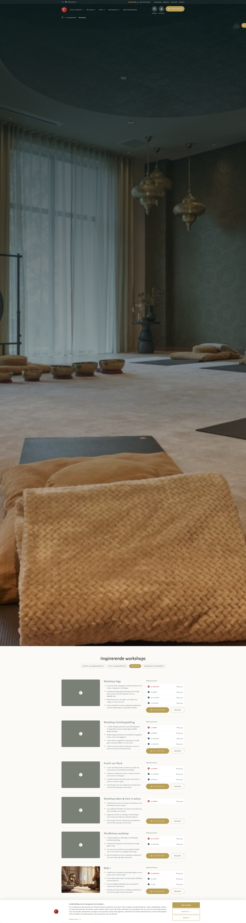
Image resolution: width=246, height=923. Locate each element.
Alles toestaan (186, 905)
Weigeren (186, 917)
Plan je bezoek (75, 10)
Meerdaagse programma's (154, 666)
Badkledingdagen (130, 10)
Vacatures (174, 2)
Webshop (166, 2)
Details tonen (73, 919)
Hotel (101, 10)
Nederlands (71, 2)
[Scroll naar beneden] (123, 642)
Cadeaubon (158, 2)
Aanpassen (185, 911)
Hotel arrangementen (117, 666)
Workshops (135, 666)
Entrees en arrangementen (93, 666)
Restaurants (113, 10)
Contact (181, 2)
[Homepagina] (62, 17)
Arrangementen (71, 17)
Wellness (90, 10)
